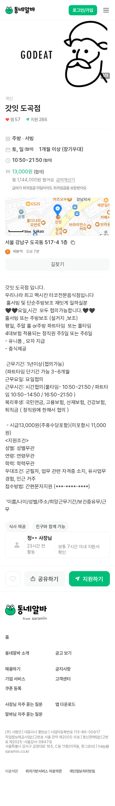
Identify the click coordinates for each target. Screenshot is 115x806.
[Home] (20, 10)
